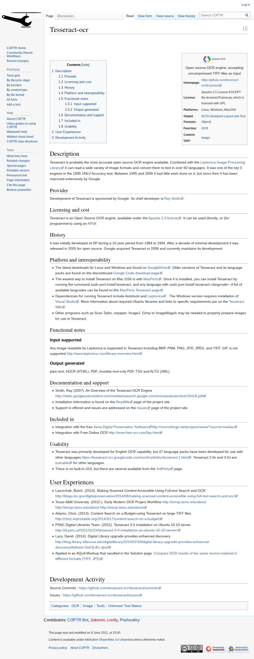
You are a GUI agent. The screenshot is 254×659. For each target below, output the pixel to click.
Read (130, 16)
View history (186, 16)
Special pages (16, 165)
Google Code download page (136, 273)
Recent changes (18, 61)
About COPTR (16, 119)
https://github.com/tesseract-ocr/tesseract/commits (118, 588)
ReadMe (122, 402)
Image (205, 137)
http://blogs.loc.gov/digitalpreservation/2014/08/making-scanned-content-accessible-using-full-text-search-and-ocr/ (145, 496)
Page (49, 16)
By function (14, 85)
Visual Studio (65, 301)
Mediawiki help (17, 132)
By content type (17, 90)
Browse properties (19, 190)
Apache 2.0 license (163, 218)
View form (145, 16)
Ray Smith (172, 198)
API (90, 223)
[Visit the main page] (22, 20)
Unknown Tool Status (124, 606)
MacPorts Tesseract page (140, 290)
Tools (100, 606)
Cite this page (16, 185)
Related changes (18, 161)
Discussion (65, 16)
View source (165, 16)
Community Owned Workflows (19, 54)
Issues (142, 408)
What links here (17, 156)
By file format (15, 95)
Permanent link (17, 175)
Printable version (18, 170)
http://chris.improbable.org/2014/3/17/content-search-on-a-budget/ (107, 519)
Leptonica (155, 296)
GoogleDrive (157, 268)
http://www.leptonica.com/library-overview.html (103, 354)
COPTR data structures (22, 141)
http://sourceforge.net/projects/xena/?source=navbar (193, 427)
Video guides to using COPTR (21, 125)
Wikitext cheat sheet (20, 136)
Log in (246, 4)
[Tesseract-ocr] (214, 59)
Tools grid (13, 75)
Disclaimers (100, 648)
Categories (59, 606)
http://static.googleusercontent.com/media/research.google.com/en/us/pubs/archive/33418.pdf (129, 396)
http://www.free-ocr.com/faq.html (134, 433)
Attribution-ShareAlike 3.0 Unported (108, 639)
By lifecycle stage (18, 80)
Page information (18, 180)
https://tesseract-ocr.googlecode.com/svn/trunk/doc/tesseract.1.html (135, 457)
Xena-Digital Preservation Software (121, 427)
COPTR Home (16, 48)
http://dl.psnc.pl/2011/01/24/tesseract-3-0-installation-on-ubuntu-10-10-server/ (116, 530)
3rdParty (163, 469)
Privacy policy (58, 648)
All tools (12, 99)
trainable (62, 463)
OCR (204, 128)
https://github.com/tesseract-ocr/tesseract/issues (101, 595)
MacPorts (150, 279)
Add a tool (13, 104)
